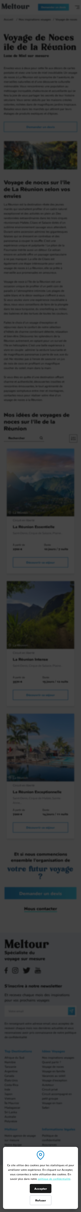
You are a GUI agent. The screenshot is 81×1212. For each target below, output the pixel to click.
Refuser (40, 1200)
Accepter (40, 1188)
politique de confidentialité (54, 1179)
